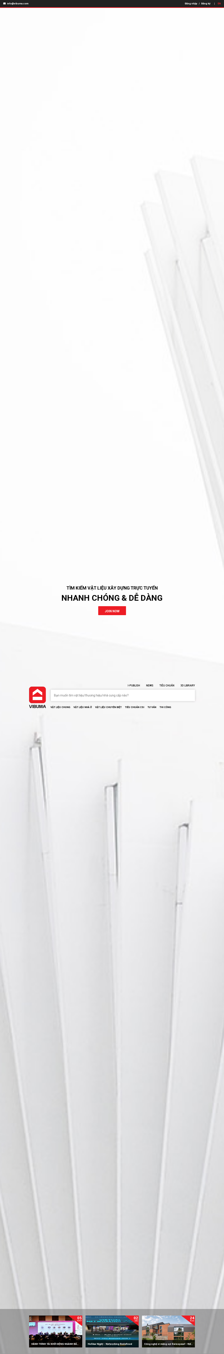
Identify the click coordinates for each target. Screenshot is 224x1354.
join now (112, 611)
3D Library (187, 685)
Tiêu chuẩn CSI (134, 707)
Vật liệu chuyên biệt (108, 707)
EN (219, 3)
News (149, 685)
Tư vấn (151, 707)
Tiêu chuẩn (166, 685)
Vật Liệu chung (60, 707)
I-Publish (134, 685)
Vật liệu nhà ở (83, 707)
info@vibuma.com (17, 3)
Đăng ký (205, 3)
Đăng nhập (191, 3)
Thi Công (165, 707)
